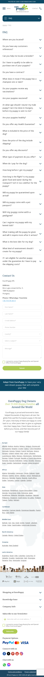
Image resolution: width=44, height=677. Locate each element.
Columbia (21, 556)
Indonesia (24, 493)
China (35, 490)
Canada (4, 535)
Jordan (22, 523)
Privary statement (30, 672)
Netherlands (37, 456)
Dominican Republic (28, 510)
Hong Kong (12, 493)
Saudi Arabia (16, 525)
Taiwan (4, 500)
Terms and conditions (15, 672)
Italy (21, 453)
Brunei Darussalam (25, 490)
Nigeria (18, 478)
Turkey (10, 500)
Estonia (12, 451)
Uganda (23, 480)
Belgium (28, 446)
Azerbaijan (5, 490)
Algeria (4, 473)
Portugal (17, 458)
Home (5, 25)
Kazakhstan (6, 495)
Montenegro (27, 456)
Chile (16, 556)
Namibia (12, 478)
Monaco (19, 456)
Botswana (11, 473)
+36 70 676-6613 (9, 301)
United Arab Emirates (28, 525)
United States (18, 535)
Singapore (13, 498)
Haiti (25, 558)
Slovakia (31, 461)
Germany (30, 451)
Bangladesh (14, 490)
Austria (16, 446)
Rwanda (24, 478)
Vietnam (16, 500)
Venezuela (16, 560)
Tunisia (16, 480)
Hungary (5, 453)
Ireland (17, 453)
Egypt (37, 473)
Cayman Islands (15, 510)
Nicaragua (31, 558)
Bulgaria (14, 449)
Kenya (29, 476)
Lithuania (32, 453)
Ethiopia (5, 476)
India (18, 493)
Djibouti (32, 473)
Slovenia (38, 461)
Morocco (5, 478)
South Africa (32, 478)
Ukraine (24, 463)
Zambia (29, 480)
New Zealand (13, 545)
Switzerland (17, 463)
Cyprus (26, 449)
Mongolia (21, 495)
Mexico (10, 535)
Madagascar (36, 476)
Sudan (4, 480)
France (23, 451)
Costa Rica (29, 556)
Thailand (38, 498)
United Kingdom (33, 463)
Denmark (5, 451)
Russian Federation (15, 461)
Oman (4, 525)
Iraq (13, 523)
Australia (5, 545)
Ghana (17, 476)
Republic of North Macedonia (31, 458)
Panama (5, 560)
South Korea (22, 498)
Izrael (17, 523)
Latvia (26, 453)
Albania (4, 446)
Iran (9, 523)
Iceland (11, 453)
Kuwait (27, 523)
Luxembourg (6, 456)
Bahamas (5, 510)
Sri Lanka (31, 498)
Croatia (20, 449)
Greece (36, 451)
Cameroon (19, 473)
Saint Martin (10, 513)
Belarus (22, 446)
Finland (17, 451)
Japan (31, 493)
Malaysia (14, 495)
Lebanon (34, 523)
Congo (26, 473)
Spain (4, 463)
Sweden (9, 463)
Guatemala (19, 558)
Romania (5, 461)
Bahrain (4, 523)
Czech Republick (35, 449)
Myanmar (28, 495)
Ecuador (12, 558)
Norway (5, 458)
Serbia (25, 461)
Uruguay (23, 560)
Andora (10, 446)
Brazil (11, 556)
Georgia (5, 493)
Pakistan (36, 495)
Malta (14, 456)
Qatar (9, 525)
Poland (10, 458)
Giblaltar (23, 476)
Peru (10, 560)
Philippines (5, 498)
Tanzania (10, 480)
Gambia (11, 476)
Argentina (5, 556)
